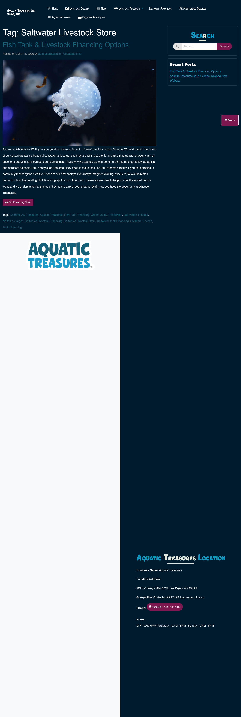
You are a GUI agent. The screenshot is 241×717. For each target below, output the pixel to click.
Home (54, 9)
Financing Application (93, 17)
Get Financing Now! (19, 202)
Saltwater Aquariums (160, 9)
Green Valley (99, 215)
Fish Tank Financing (76, 215)
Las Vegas (130, 215)
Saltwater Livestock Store (80, 221)
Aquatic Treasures (51, 215)
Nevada (143, 215)
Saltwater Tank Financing (113, 221)
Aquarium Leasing (60, 17)
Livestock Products (129, 9)
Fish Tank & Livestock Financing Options (66, 44)
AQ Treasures (29, 215)
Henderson (115, 215)
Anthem (15, 215)
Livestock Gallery (79, 9)
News (103, 9)
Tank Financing (12, 227)
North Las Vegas (13, 221)
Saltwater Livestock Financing (43, 221)
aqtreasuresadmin (49, 54)
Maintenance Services (194, 9)
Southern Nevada (141, 221)
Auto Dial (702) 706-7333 (165, 606)
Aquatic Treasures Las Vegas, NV (21, 12)
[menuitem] (53, 8)
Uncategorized (72, 54)
